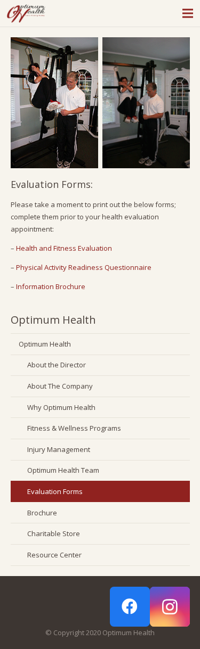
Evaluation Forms (55, 491)
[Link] (26, 13)
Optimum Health (45, 344)
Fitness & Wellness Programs (74, 428)
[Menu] (188, 13)
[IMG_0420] (54, 102)
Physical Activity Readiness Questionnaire (83, 267)
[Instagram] (170, 607)
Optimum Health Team (63, 470)
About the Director (56, 364)
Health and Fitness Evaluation (64, 248)
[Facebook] (130, 607)
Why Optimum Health (61, 407)
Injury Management (58, 449)
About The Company (60, 386)
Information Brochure (50, 286)
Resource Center (54, 555)
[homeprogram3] (146, 102)
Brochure (42, 512)
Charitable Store (53, 533)
